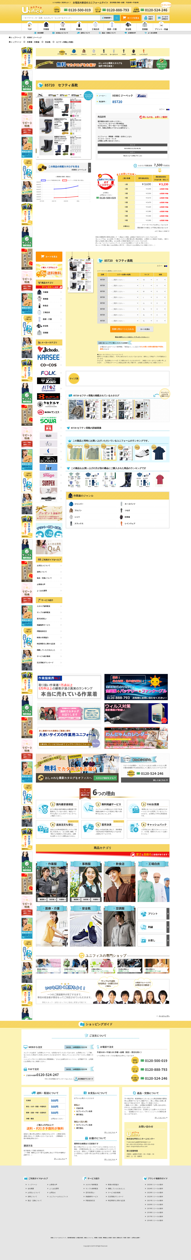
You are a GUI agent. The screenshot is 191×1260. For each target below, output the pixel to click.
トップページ (16, 37)
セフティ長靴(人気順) (64, 42)
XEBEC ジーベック (34, 37)
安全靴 (47, 42)
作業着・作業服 (33, 42)
